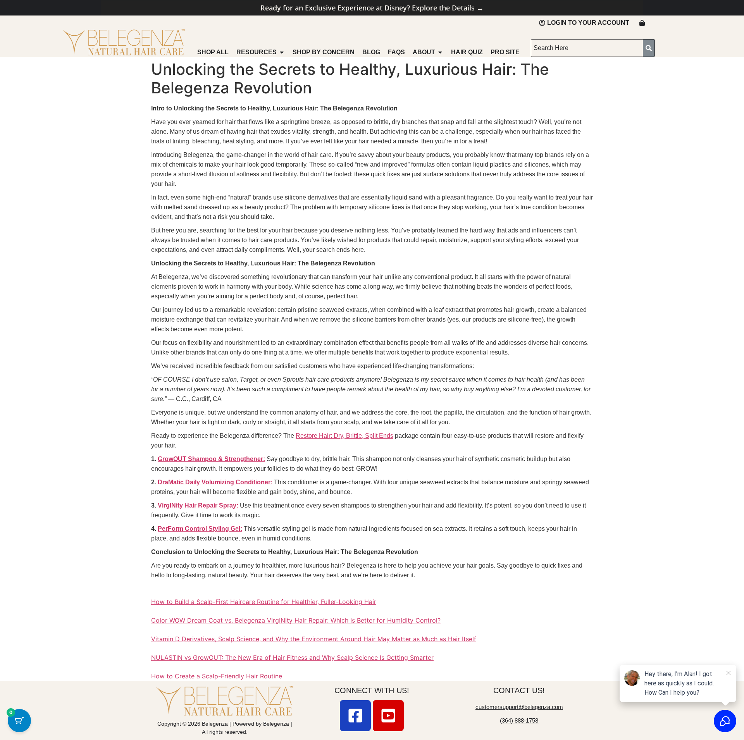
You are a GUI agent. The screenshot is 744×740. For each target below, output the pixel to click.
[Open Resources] (282, 52)
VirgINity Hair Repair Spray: (198, 505)
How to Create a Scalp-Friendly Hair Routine (216, 676)
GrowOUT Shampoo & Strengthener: (211, 459)
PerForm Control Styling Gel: (200, 528)
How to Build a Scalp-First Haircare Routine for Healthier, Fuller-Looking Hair (263, 602)
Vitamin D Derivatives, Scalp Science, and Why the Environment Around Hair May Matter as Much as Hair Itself (313, 639)
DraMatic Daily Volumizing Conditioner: (215, 482)
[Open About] (440, 52)
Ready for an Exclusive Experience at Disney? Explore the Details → (372, 7)
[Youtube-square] (388, 715)
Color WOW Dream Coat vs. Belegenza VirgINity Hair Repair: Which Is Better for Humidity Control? (296, 620)
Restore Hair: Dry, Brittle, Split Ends (344, 435)
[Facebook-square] (355, 715)
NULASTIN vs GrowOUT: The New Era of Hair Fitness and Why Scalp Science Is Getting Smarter (292, 657)
